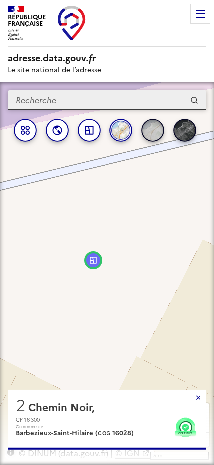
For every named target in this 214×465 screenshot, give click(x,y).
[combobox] (107, 100)
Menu (200, 14)
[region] (107, 273)
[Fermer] (198, 398)
